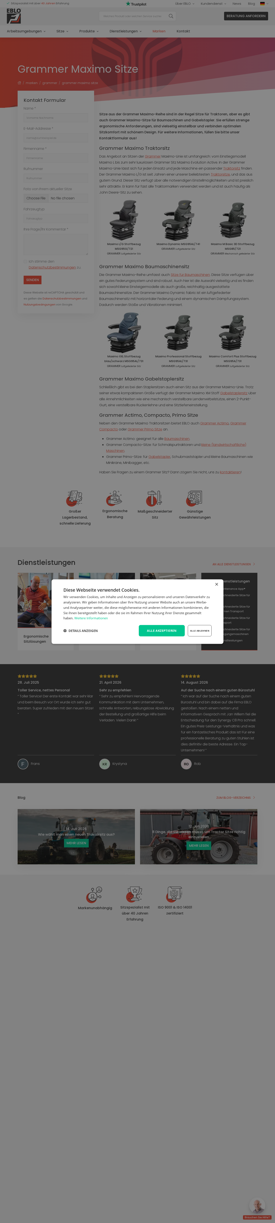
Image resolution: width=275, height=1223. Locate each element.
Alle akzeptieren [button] (161, 630)
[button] (80, 630)
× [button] (216, 584)
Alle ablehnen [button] (199, 630)
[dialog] (137, 611)
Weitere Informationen (91, 618)
